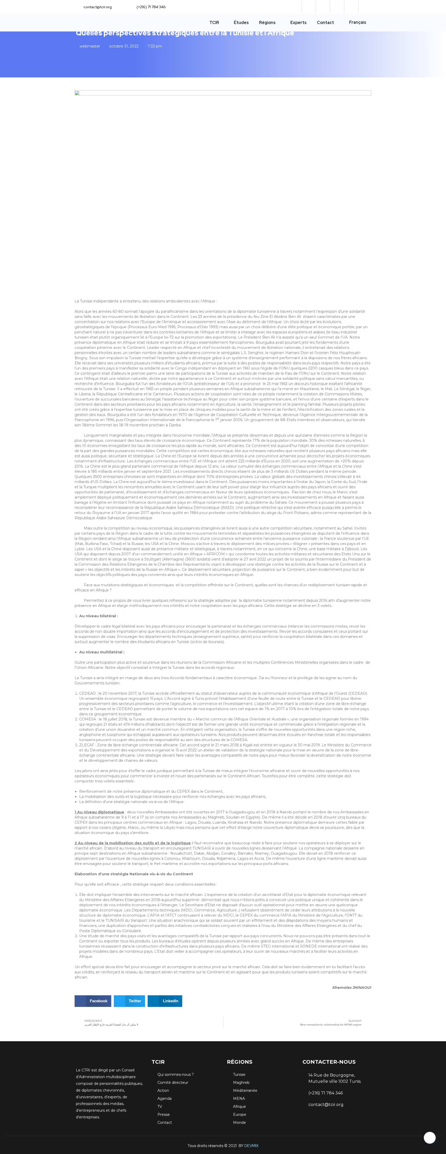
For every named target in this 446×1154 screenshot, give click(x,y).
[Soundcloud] (308, 6)
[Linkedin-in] (350, 6)
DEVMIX (251, 1145)
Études (241, 22)
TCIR (214, 22)
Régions (267, 22)
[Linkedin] (338, 1125)
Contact (325, 22)
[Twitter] (336, 6)
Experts (298, 22)
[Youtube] (364, 6)
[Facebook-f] (322, 6)
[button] (93, 1001)
